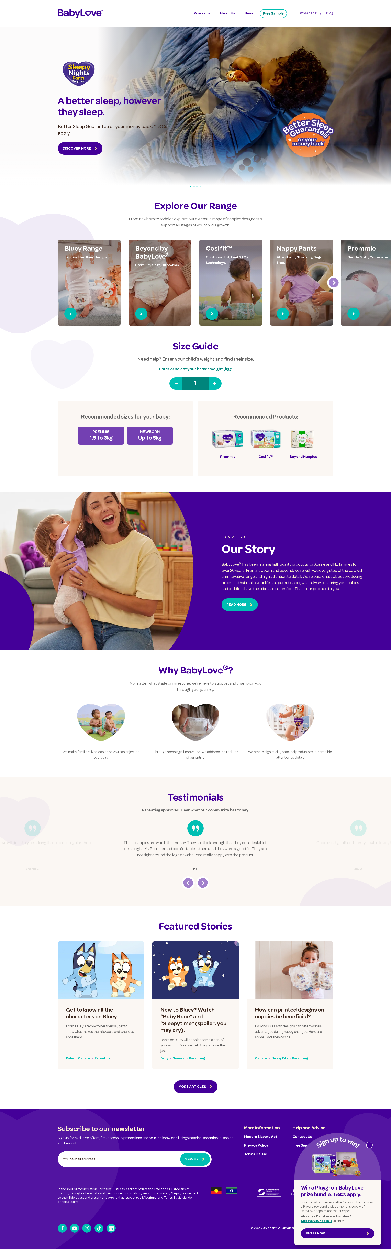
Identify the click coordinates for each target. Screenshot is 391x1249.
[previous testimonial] (188, 882)
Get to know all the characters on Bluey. (92, 1014)
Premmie (361, 249)
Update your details (316, 1221)
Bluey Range (83, 249)
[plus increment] (215, 383)
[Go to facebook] (62, 1228)
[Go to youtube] (74, 1228)
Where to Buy (310, 13)
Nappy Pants (297, 249)
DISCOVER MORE (77, 149)
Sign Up (192, 1159)
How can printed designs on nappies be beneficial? (289, 1014)
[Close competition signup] (369, 1145)
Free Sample (273, 14)
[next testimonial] (202, 882)
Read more (236, 605)
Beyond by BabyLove (152, 253)
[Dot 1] (190, 186)
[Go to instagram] (86, 1228)
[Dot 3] (197, 186)
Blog (329, 13)
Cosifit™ (219, 249)
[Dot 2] (194, 186)
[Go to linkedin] (111, 1228)
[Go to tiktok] (98, 1228)
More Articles (192, 1087)
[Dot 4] (200, 186)
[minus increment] (175, 383)
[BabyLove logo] (80, 13)
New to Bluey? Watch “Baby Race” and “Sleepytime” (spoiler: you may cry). (193, 1021)
